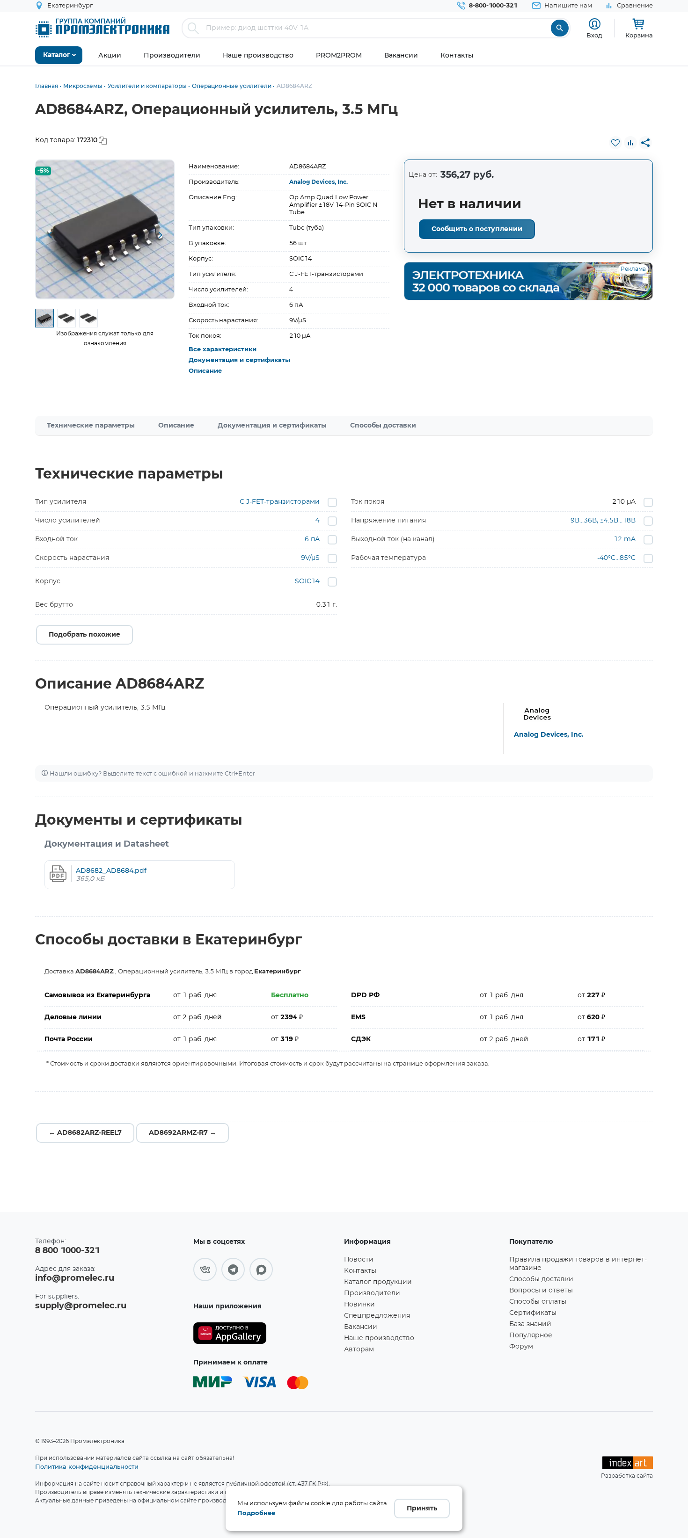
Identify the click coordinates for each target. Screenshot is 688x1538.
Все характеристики (222, 350)
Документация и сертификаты (239, 360)
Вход (594, 35)
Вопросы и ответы (541, 1290)
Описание (205, 371)
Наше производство (379, 1338)
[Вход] (594, 24)
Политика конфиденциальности (87, 1466)
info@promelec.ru (74, 1278)
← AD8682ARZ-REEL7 (85, 1133)
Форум (521, 1346)
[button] (49, 235)
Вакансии (360, 1327)
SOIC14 (307, 581)
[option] (105, 229)
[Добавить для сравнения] (630, 142)
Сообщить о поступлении (477, 229)
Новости (358, 1259)
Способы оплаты (537, 1302)
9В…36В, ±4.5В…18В (603, 520)
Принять (422, 1508)
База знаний (530, 1324)
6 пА (312, 539)
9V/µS (310, 558)
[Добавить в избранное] (615, 142)
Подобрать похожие (84, 634)
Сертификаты (532, 1313)
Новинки (359, 1304)
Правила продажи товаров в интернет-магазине (578, 1263)
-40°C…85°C (616, 558)
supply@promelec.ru (80, 1306)
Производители (372, 1293)
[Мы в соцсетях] (205, 1269)
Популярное (530, 1335)
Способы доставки (383, 425)
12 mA (625, 539)
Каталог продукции (378, 1282)
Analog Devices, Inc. (318, 182)
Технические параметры (91, 425)
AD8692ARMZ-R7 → (182, 1133)
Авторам (359, 1349)
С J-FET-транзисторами (280, 502)
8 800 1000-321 (67, 1251)
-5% (43, 171)
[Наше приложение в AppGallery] (265, 1333)
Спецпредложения (377, 1316)
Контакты (360, 1271)
